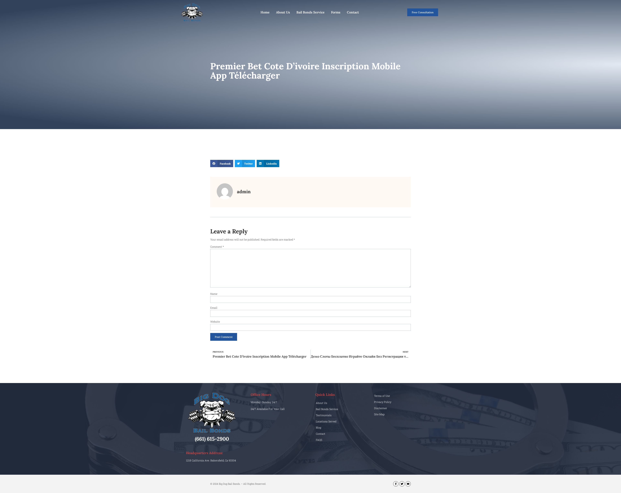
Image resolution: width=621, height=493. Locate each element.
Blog (318, 427)
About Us (283, 12)
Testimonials (324, 415)
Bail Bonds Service (310, 12)
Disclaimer (380, 408)
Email (213, 307)
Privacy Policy (382, 402)
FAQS (319, 439)
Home (265, 12)
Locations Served (326, 421)
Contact (353, 12)
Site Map (379, 414)
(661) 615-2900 (212, 439)
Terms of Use (382, 395)
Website (215, 321)
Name (213, 293)
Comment (217, 246)
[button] (221, 163)
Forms (335, 12)
